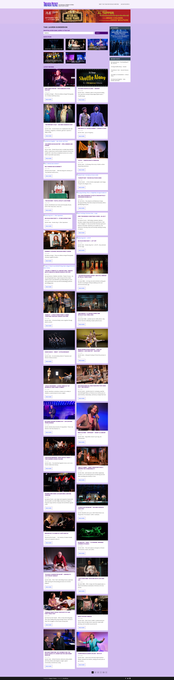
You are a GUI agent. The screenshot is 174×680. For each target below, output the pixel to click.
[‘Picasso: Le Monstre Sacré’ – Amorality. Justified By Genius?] (59, 559)
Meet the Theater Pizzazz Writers (109, 4)
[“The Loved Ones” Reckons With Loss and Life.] (92, 567)
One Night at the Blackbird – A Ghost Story (92, 128)
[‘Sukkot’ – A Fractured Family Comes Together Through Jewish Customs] (59, 302)
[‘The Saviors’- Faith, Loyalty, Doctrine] (59, 189)
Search (98, 33)
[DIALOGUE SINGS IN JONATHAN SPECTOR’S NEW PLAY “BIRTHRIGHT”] (92, 374)
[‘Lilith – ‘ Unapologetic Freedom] (92, 149)
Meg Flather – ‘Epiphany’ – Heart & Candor (91, 432)
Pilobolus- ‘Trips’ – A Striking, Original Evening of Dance (91, 543)
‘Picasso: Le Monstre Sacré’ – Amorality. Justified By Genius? (58, 575)
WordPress (65, 678)
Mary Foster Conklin (85, 616)
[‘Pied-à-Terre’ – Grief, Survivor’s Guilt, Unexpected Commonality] (92, 456)
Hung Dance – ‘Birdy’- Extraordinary (57, 352)
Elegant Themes (53, 678)
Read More (48, 99)
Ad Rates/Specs (125, 4)
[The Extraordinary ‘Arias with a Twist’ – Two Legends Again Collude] (59, 446)
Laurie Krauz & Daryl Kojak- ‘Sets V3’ (90, 653)
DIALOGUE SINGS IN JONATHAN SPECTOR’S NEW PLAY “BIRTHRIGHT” (92, 386)
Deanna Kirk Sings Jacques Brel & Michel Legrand (58, 494)
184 (103, 672)
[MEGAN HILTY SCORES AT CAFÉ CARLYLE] (59, 522)
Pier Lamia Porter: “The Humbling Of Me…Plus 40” (58, 89)
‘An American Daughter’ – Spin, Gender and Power (59, 144)
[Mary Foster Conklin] (92, 605)
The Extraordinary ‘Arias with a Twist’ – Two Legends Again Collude (58, 458)
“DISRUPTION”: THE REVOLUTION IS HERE (89, 178)
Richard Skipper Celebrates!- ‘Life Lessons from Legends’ (58, 422)
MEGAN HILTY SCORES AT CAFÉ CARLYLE (56, 533)
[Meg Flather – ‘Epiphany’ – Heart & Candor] (92, 417)
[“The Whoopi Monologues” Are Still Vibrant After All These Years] (92, 264)
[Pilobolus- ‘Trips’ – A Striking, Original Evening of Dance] (92, 531)
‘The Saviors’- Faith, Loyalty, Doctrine (57, 201)
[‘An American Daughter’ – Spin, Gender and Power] (59, 141)
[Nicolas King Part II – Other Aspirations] (58, 215)
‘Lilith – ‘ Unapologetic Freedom (88, 160)
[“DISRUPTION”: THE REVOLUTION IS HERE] (92, 175)
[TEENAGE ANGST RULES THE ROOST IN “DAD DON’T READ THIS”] (59, 600)
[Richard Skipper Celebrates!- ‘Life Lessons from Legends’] (59, 410)
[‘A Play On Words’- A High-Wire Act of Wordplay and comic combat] (59, 375)
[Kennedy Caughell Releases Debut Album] (59, 240)
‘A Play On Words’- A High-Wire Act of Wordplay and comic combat (57, 386)
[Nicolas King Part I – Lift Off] (92, 238)
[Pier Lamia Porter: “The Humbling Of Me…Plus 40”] (59, 78)
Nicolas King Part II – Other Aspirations (58, 218)
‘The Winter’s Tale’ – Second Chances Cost (59, 125)
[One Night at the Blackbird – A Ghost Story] (92, 115)
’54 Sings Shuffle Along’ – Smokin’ (89, 88)
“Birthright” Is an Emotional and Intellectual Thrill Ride (89, 314)
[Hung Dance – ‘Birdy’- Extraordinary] (59, 340)
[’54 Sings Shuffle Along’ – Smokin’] (92, 78)
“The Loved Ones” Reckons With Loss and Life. (91, 579)
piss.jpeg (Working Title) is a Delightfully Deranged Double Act (91, 196)
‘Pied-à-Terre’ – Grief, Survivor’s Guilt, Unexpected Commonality (91, 468)
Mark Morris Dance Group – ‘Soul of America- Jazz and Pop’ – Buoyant (89, 350)
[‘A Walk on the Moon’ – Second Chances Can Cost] (92, 494)
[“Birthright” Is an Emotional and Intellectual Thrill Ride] (92, 302)
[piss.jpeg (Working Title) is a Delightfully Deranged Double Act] (92, 193)
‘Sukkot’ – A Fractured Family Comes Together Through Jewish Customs (57, 315)
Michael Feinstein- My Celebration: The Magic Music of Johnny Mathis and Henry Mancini (58, 653)
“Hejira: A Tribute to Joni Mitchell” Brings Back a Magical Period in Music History (59, 271)
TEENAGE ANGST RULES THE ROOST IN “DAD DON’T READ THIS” (57, 613)
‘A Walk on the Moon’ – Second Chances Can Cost (91, 508)
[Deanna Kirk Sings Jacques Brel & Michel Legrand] (59, 482)
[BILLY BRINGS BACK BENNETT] (59, 164)
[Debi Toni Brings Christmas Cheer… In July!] (92, 213)
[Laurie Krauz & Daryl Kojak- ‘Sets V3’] (92, 642)
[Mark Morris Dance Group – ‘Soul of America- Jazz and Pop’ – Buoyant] (92, 338)
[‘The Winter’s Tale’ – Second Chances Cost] (59, 113)
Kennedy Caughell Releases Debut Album (58, 251)
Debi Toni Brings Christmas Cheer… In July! (92, 216)
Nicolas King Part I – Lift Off (87, 241)
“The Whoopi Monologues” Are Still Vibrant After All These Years (92, 276)
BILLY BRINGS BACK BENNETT (53, 166)
